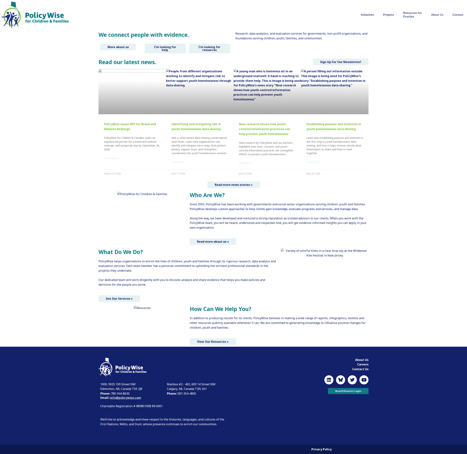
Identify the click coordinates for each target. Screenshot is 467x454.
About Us (437, 14)
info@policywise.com (125, 398)
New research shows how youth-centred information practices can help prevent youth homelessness (264, 129)
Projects (388, 14)
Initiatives (367, 14)
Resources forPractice (412, 14)
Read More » (111, 158)
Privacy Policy (321, 449)
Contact (458, 14)
